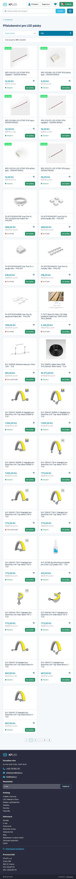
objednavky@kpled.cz (14, 773)
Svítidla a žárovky (9, 796)
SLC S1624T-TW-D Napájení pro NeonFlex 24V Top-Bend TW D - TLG (18, 564)
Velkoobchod (8, 832)
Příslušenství (9, 20)
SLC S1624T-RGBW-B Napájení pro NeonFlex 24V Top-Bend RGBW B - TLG (19, 414)
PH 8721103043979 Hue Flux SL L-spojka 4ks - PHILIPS (19, 267)
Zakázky (6, 805)
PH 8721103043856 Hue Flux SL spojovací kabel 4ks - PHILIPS (18, 315)
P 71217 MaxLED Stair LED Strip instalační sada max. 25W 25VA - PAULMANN (54, 316)
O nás (5, 823)
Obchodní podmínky (10, 841)
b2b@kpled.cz (11, 777)
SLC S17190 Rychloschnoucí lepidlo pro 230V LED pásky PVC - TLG (55, 563)
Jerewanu (69, 877)
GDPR (5, 843)
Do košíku (30, 88)
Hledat (60, 11)
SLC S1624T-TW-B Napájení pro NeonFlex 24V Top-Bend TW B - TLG (18, 514)
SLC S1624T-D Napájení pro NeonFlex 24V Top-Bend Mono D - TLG (19, 715)
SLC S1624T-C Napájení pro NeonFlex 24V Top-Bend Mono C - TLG (55, 664)
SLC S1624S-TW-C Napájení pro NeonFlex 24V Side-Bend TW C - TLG (18, 614)
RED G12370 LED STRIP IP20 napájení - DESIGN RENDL (17, 73)
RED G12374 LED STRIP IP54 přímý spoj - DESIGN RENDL (20, 169)
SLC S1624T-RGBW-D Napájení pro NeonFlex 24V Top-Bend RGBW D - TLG (20, 464)
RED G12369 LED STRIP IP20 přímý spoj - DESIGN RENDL (56, 73)
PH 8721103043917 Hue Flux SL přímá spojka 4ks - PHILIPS (54, 217)
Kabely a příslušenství (11, 802)
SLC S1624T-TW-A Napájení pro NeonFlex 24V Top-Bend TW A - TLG (54, 464)
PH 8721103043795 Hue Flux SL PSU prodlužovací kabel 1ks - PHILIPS (18, 218)
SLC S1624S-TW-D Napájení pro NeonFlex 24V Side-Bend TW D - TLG (54, 614)
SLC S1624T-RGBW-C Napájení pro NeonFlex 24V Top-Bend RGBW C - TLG (55, 414)
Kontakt (6, 820)
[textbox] (29, 11)
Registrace (46, 4)
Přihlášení (34, 4)
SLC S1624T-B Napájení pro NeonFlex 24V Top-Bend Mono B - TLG (19, 664)
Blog (4, 835)
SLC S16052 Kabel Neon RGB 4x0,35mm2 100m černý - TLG (53, 365)
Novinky (6, 808)
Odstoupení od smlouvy (14, 849)
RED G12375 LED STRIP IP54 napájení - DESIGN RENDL (53, 121)
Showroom (7, 826)
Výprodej (6, 811)
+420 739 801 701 (13, 769)
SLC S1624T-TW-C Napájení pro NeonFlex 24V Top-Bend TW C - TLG (54, 514)
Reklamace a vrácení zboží (13, 838)
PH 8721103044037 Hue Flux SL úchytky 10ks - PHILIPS (54, 267)
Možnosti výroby (9, 829)
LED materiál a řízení (11, 799)
